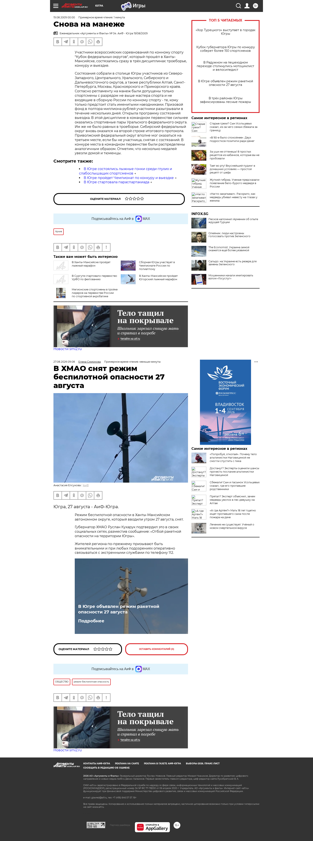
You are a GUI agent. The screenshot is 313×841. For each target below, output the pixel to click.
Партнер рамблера (120, 825)
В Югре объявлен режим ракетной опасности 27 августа (225, 83)
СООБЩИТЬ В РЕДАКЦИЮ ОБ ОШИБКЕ (106, 767)
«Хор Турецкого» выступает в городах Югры (225, 32)
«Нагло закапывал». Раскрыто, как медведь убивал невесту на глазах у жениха (233, 197)
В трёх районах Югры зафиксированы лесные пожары (225, 100)
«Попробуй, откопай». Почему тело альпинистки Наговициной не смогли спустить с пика (233, 458)
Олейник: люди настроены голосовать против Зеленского (229, 235)
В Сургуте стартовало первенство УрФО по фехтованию (94, 277)
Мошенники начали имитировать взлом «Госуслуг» (230, 277)
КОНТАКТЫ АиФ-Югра (96, 763)
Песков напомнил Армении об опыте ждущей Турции (233, 221)
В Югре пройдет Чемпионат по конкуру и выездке (129, 178)
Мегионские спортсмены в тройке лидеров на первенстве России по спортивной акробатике (95, 293)
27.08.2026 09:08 (64, 361)
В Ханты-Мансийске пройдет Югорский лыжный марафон (158, 277)
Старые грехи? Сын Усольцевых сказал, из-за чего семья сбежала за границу (233, 127)
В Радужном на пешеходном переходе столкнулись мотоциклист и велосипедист (225, 66)
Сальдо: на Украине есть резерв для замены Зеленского (232, 263)
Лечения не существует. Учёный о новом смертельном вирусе (232, 526)
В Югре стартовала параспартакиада (116, 182)
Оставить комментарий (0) (156, 649)
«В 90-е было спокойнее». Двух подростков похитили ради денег (232, 139)
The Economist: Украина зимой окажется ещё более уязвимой (228, 249)
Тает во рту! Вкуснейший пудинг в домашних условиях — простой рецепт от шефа (232, 169)
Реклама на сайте (127, 763)
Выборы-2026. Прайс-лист (203, 763)
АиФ (86, 485)
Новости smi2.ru (67, 349)
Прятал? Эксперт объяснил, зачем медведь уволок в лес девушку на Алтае (232, 500)
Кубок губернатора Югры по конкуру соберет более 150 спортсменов (225, 49)
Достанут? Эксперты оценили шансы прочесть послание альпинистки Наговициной (234, 472)
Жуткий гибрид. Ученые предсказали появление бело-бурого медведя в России (234, 183)
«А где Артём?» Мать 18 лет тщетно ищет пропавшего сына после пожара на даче (233, 514)
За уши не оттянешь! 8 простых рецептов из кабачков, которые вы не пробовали (234, 155)
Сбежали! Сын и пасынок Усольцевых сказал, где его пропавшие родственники (235, 486)
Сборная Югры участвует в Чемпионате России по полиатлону (157, 266)
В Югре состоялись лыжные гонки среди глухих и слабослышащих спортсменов (125, 171)
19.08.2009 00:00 (64, 17)
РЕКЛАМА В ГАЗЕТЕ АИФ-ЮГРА (162, 763)
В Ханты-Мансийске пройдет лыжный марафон (91, 264)
